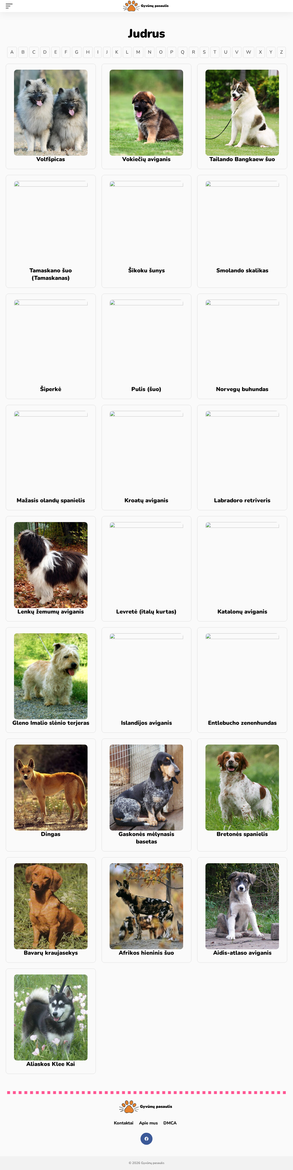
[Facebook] (146, 1139)
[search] (283, 6)
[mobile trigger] (10, 6)
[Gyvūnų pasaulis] (146, 6)
